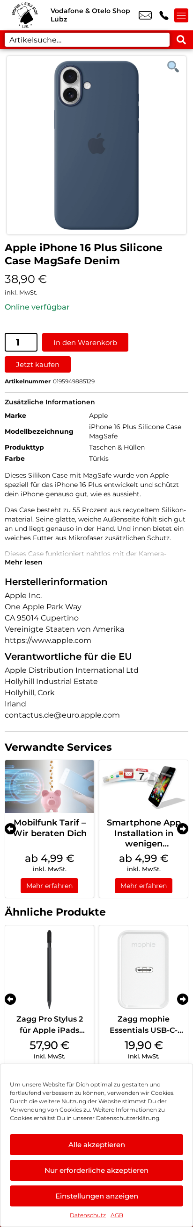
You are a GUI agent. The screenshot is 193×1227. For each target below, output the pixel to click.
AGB (117, 1215)
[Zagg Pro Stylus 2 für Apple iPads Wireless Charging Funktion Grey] (49, 969)
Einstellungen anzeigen (96, 1196)
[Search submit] (181, 40)
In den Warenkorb (85, 342)
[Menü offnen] (181, 15)
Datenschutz (88, 1215)
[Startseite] (25, 15)
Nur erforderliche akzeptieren (96, 1170)
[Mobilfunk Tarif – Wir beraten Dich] (49, 786)
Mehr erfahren (49, 885)
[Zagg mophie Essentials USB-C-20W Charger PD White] (143, 969)
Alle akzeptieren (96, 1144)
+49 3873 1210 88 (164, 15)
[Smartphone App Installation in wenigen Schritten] (143, 786)
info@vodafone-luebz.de (145, 15)
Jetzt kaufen (37, 364)
